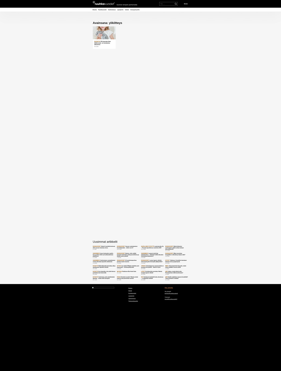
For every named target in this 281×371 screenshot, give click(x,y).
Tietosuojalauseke (133, 301)
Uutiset (127, 9)
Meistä (186, 3)
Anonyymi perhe (135, 9)
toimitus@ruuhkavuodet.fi (171, 293)
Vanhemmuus (112, 9)
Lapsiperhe (120, 9)
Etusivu (95, 9)
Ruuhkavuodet (102, 9)
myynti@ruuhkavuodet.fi (171, 299)
